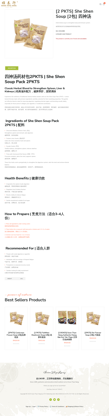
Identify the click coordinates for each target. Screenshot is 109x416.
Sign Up (28, 406)
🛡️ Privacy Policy (42, 406)
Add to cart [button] (17, 322)
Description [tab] (12, 68)
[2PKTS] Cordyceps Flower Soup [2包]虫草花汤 (16, 335)
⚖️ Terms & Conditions (57, 406)
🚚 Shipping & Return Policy (74, 406)
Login (34, 406)
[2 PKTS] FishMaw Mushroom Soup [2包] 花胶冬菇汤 (42, 335)
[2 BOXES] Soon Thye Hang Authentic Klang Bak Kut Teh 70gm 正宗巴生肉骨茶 (67, 336)
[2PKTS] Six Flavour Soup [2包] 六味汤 (93, 333)
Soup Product (66, 34)
